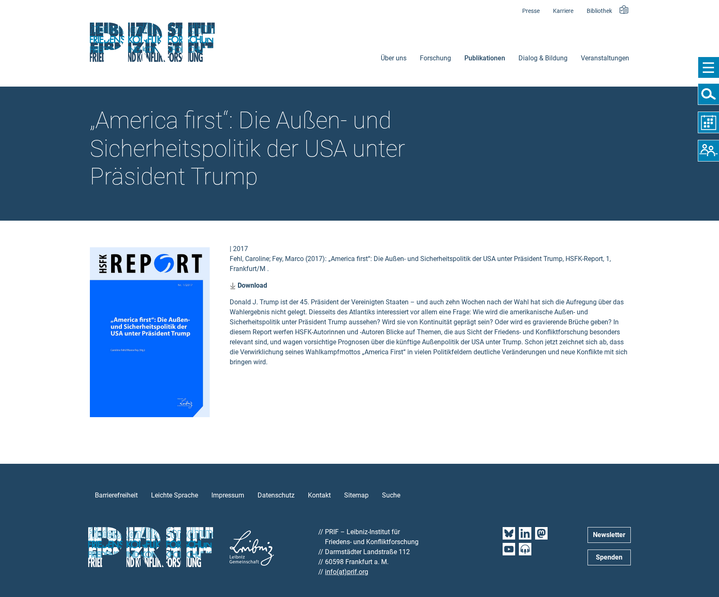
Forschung (435, 58)
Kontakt (319, 495)
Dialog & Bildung (543, 58)
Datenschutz (276, 495)
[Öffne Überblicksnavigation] (708, 67)
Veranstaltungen (605, 58)
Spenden (609, 557)
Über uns (394, 58)
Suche (391, 495)
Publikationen (484, 58)
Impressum (227, 495)
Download (251, 285)
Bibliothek (599, 11)
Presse (531, 11)
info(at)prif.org (346, 572)
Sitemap (356, 495)
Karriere (563, 11)
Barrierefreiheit (116, 495)
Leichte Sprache (174, 495)
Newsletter (609, 535)
